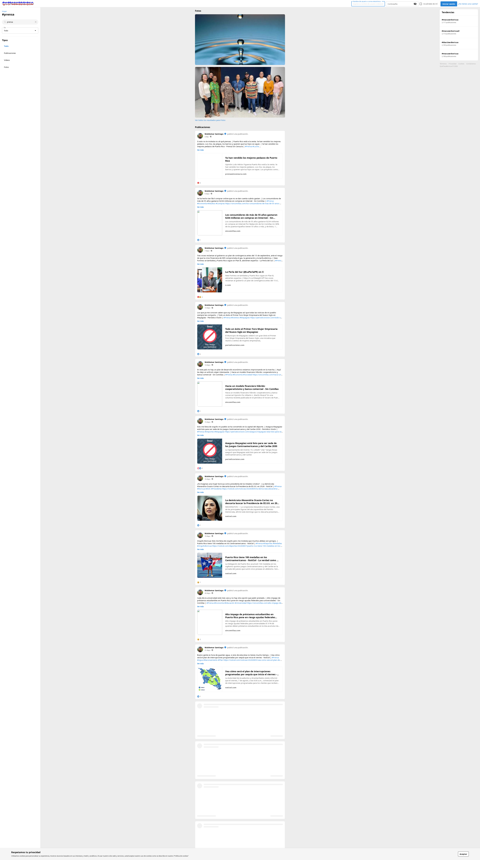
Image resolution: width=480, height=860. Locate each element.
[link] (18, 4)
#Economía (202, 203)
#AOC (208, 488)
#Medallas (277, 543)
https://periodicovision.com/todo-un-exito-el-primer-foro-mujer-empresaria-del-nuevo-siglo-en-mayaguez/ (239, 318)
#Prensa (248, 146)
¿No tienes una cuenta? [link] (468, 4)
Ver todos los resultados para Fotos (210, 120)
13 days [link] (207, 308)
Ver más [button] (200, 150)
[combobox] (20, 22)
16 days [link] (207, 479)
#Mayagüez (245, 317)
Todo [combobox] (6, 30)
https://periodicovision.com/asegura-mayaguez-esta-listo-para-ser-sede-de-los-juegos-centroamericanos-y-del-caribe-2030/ (240, 432)
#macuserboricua (450, 19)
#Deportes (209, 431)
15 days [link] (207, 422)
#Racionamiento (210, 660)
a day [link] (207, 136)
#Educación (229, 603)
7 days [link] (207, 251)
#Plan (220, 660)
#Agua (200, 660)
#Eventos (235, 317)
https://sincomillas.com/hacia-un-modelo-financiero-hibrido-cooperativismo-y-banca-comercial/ (239, 375)
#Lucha (255, 146)
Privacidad (452, 64)
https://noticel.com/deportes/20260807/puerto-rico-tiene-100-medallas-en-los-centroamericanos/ (239, 547)
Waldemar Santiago (214, 134)
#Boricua (201, 488)
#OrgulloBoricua (204, 546)
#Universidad (240, 603)
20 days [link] (207, 593)
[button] (199, 183)
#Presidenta (216, 488)
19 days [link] (207, 536)
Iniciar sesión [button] (448, 4)
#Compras (220, 203)
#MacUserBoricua (450, 42)
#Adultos (211, 203)
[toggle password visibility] (415, 4)
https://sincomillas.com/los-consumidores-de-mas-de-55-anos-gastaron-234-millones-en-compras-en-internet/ (238, 204)
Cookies (461, 64)
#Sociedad (247, 374)
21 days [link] (207, 650)
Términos (443, 64)
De (5, 28)
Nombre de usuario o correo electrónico (367, 1)
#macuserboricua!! (450, 31)
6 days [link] (207, 194)
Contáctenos (471, 64)
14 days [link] (207, 365)
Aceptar (463, 854)
